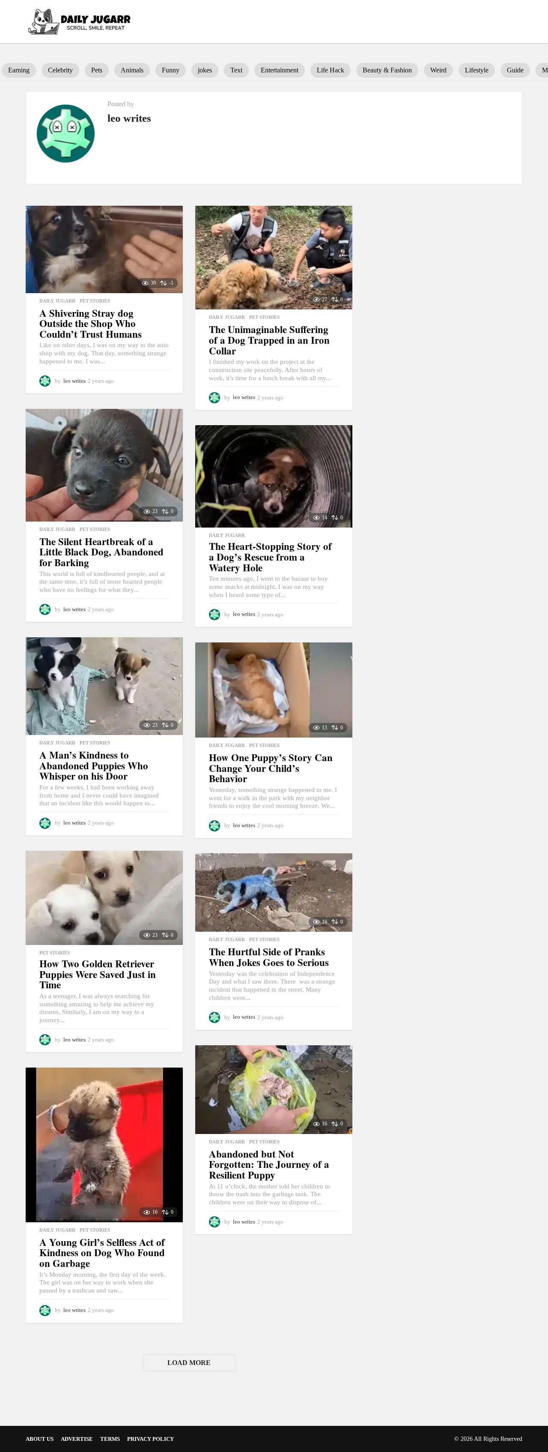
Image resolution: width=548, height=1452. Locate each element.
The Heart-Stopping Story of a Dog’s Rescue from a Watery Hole (270, 556)
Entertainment (279, 70)
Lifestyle (476, 70)
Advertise (77, 1439)
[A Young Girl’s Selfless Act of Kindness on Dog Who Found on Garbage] (104, 1145)
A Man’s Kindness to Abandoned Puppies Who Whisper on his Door (93, 765)
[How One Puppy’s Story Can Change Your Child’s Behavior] (273, 690)
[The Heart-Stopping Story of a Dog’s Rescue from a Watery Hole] (273, 476)
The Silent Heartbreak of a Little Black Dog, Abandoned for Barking (101, 552)
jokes (205, 70)
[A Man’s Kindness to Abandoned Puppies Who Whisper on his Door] (104, 686)
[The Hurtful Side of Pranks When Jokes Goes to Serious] (273, 892)
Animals (132, 70)
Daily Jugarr (57, 300)
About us (40, 1439)
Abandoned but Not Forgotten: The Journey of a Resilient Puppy (269, 1164)
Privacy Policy (150, 1439)
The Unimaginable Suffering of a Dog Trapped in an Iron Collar (269, 339)
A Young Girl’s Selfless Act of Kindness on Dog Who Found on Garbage (102, 1252)
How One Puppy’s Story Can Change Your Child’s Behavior (271, 768)
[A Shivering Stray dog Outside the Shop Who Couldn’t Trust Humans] (104, 249)
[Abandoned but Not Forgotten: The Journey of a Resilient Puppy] (273, 1089)
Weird (438, 70)
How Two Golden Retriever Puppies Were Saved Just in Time (97, 974)
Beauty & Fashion (387, 70)
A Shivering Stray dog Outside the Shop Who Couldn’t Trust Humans (90, 323)
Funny (170, 70)
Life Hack (330, 70)
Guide (515, 70)
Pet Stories (95, 300)
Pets (96, 70)
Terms (110, 1439)
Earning (19, 70)
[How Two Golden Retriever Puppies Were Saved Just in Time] (104, 898)
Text (236, 70)
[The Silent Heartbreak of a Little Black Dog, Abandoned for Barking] (104, 465)
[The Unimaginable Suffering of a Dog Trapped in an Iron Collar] (273, 257)
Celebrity (60, 70)
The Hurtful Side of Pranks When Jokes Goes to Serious (269, 956)
